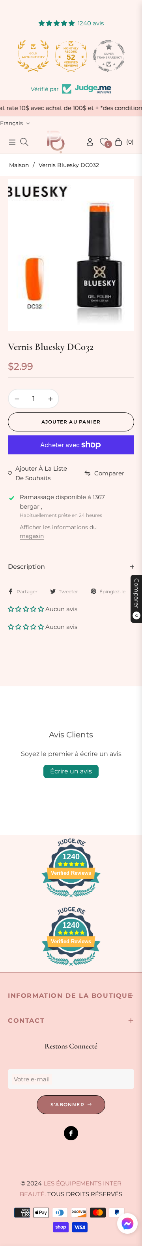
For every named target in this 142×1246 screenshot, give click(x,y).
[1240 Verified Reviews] (71, 898)
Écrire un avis (71, 771)
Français (11, 123)
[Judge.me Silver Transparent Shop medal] (109, 56)
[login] (86, 142)
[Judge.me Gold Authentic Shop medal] (33, 56)
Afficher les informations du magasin (58, 531)
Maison (19, 165)
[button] (26, 609)
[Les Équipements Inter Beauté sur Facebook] (71, 1133)
